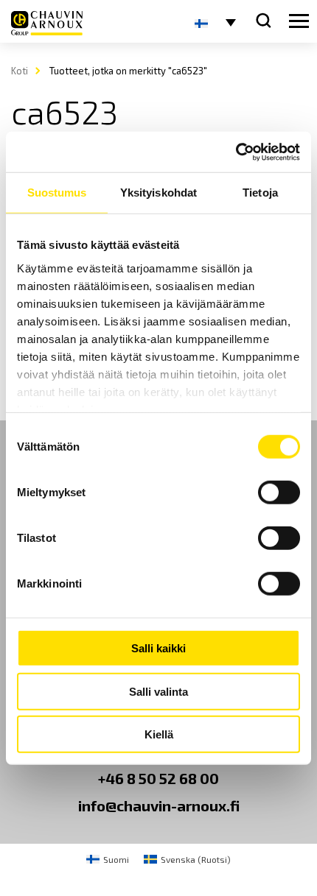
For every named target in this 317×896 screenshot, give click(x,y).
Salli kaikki (158, 648)
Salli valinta (158, 691)
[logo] (47, 23)
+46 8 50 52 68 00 (158, 778)
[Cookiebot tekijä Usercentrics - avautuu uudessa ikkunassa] (235, 151)
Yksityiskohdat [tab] (158, 192)
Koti (19, 71)
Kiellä (158, 734)
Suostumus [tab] (57, 192)
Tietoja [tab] (260, 192)
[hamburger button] (299, 21)
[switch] (279, 492)
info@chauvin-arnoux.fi (159, 805)
